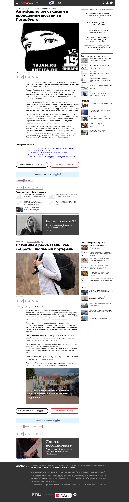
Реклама (60, 465)
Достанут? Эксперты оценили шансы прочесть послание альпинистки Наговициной (101, 87)
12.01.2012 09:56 (20, 8)
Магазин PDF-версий (72, 465)
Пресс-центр (52, 465)
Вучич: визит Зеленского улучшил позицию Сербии (100, 304)
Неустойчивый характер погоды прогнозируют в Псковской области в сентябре (97, 15)
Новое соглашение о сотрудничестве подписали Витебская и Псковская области (97, 47)
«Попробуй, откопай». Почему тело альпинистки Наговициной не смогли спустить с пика (101, 93)
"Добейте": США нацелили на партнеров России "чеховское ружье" (101, 291)
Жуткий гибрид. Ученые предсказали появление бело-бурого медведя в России (101, 280)
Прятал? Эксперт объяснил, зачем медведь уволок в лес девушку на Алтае (100, 73)
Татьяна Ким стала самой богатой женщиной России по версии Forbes (100, 117)
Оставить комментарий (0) (64, 411)
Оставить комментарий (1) (64, 164)
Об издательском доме (38, 465)
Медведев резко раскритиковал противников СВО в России (99, 317)
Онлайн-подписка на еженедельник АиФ (94, 465)
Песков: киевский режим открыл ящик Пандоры (99, 111)
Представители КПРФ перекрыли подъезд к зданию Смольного (67, 195)
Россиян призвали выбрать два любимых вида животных (99, 131)
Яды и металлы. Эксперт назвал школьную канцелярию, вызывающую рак (100, 260)
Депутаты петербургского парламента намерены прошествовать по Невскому (33, 209)
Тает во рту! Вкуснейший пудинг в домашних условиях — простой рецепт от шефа (100, 247)
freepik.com (19, 296)
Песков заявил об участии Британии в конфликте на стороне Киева (100, 104)
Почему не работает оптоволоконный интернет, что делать (99, 125)
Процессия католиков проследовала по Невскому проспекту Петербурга (33, 202)
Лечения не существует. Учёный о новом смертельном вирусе (100, 59)
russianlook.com (25, 72)
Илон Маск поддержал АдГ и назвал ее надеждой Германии (100, 297)
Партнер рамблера (48, 494)
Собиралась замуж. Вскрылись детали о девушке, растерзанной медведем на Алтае (100, 267)
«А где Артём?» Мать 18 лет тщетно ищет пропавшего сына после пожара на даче (101, 67)
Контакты (47, 467)
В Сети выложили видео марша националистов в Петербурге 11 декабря (66, 202)
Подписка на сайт (36, 467)
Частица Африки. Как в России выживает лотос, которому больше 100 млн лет (101, 80)
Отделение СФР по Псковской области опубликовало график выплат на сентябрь (97, 39)
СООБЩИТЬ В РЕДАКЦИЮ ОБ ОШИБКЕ (64, 467)
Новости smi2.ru (22, 236)
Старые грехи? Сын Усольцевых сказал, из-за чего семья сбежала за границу (101, 253)
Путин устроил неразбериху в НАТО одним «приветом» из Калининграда (100, 311)
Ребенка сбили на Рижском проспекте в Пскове (97, 23)
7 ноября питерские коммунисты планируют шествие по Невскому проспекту (35, 196)
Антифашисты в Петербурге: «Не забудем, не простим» (53, 157)
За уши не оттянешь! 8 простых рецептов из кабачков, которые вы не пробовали (101, 273)
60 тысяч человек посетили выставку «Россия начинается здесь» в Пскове (48, 392)
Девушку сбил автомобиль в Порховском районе (97, 31)
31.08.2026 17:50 (20, 242)
